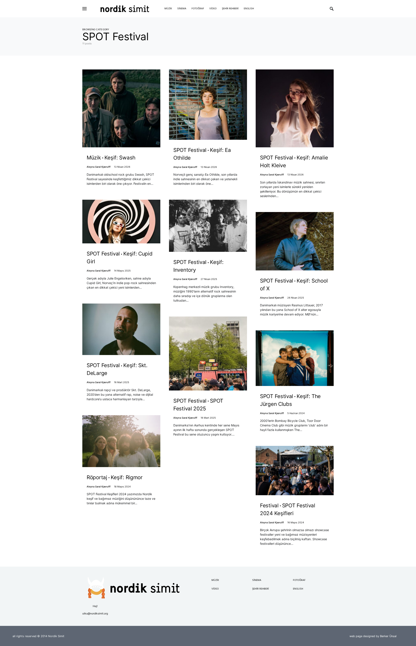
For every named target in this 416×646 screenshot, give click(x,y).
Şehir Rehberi (260, 589)
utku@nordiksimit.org (95, 613)
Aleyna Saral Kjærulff (98, 166)
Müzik (215, 580)
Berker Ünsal (388, 636)
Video (215, 589)
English (298, 589)
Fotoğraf (299, 580)
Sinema (256, 580)
